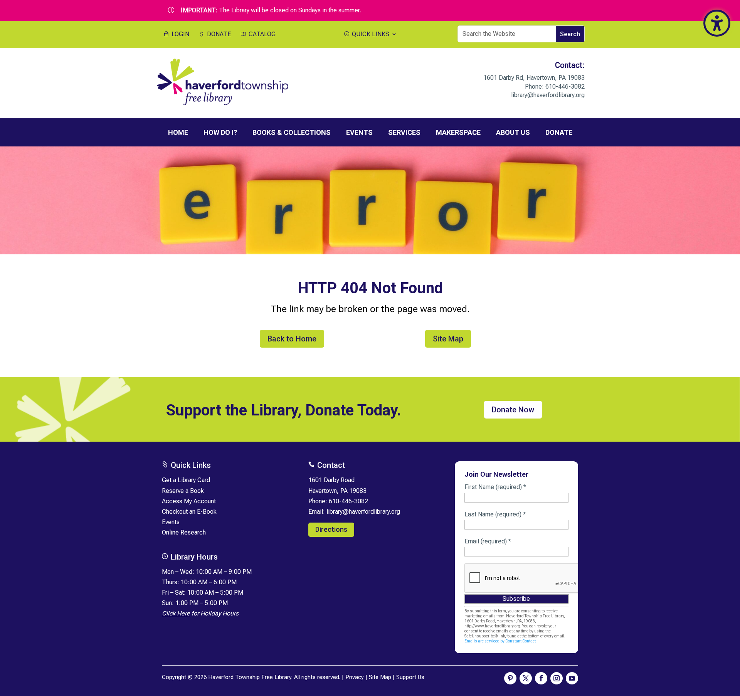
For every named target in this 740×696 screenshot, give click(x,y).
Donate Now (513, 409)
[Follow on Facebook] (541, 678)
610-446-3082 (565, 86)
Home (178, 132)
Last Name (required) (495, 514)
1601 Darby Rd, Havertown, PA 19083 (534, 77)
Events (171, 522)
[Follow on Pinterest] (510, 678)
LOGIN (179, 34)
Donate (558, 132)
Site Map (448, 338)
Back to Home (291, 338)
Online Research (184, 532)
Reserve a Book (183, 490)
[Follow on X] (526, 678)
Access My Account (189, 501)
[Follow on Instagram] (556, 678)
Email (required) (487, 541)
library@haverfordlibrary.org (548, 95)
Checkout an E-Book (189, 511)
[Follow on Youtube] (572, 678)
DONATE (218, 34)
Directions (331, 529)
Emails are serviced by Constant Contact (500, 641)
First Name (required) (495, 487)
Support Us (410, 677)
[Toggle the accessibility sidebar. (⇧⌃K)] (716, 23)
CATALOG (261, 34)
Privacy (354, 677)
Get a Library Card (186, 480)
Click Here (176, 613)
